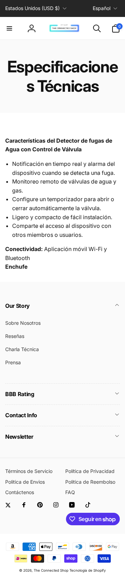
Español (101, 8)
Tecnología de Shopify (87, 570)
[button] (9, 28)
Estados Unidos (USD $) (32, 8)
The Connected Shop (51, 570)
